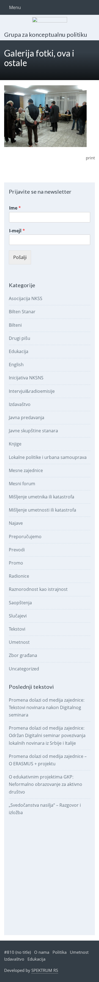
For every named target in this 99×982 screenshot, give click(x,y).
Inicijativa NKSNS (26, 378)
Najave (16, 523)
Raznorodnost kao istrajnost (38, 589)
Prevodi (17, 550)
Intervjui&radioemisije (32, 391)
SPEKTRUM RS (44, 970)
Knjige (15, 444)
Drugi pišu (19, 338)
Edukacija (18, 351)
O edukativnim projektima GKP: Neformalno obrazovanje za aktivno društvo (45, 784)
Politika (60, 952)
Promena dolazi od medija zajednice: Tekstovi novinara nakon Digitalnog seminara (46, 707)
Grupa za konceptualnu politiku (45, 34)
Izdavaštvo (20, 404)
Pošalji (20, 257)
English (16, 365)
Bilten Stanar (22, 312)
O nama (41, 952)
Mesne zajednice (26, 470)
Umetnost (19, 642)
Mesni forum (22, 484)
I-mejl (17, 231)
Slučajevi (18, 616)
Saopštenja (20, 603)
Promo (16, 563)
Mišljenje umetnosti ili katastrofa (42, 510)
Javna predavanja (26, 417)
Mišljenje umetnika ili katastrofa (41, 497)
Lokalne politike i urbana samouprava (48, 457)
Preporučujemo (25, 537)
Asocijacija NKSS (25, 298)
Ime (15, 208)
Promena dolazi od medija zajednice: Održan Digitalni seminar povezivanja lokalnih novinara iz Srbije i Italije (47, 735)
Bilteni (15, 325)
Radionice (19, 576)
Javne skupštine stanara (33, 431)
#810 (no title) (17, 952)
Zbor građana (23, 655)
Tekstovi (17, 629)
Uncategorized (24, 669)
